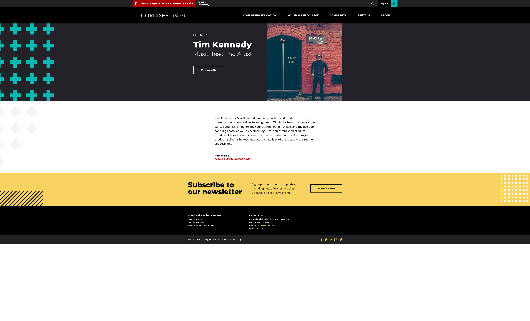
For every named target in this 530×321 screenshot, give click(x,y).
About (386, 15)
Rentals (364, 15)
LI (331, 240)
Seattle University (203, 3)
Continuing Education (260, 15)
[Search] (372, 3)
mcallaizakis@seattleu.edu (262, 225)
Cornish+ (165, 15)
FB (321, 240)
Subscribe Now (326, 188)
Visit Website (208, 70)
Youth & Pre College (303, 15)
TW (326, 240)
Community (338, 15)
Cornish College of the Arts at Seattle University (166, 3)
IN (335, 240)
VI (340, 240)
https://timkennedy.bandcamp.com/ (232, 158)
